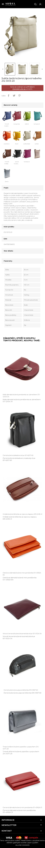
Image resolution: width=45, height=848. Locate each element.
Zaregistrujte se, (19, 89)
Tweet (14, 95)
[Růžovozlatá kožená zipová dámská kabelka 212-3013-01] (37, 153)
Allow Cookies (22, 845)
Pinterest (19, 95)
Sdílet (8, 95)
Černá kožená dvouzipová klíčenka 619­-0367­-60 (22, 693)
